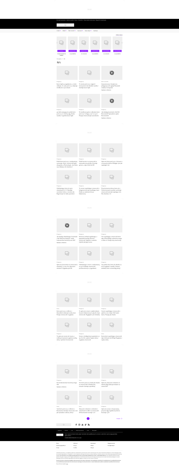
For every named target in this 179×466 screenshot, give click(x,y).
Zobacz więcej (119, 35)
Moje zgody (94, 430)
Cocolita (75, 447)
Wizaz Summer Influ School (89, 20)
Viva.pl (57, 447)
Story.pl (92, 447)
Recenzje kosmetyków (61, 20)
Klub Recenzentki (70, 20)
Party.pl (74, 445)
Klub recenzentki (104, 81)
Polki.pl (92, 445)
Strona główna (59, 58)
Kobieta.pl (75, 443)
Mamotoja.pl (93, 443)
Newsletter (80, 20)
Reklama (66, 430)
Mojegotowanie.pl (111, 443)
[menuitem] (59, 30)
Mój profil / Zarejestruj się (101, 20)
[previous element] (57, 47)
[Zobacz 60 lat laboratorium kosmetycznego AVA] (67, 371)
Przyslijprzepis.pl (111, 445)
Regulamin (60, 430)
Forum (88, 430)
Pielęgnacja (59, 81)
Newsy (76, 20)
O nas (72, 430)
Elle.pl (57, 443)
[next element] (122, 47)
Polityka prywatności (80, 430)
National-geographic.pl (60, 445)
